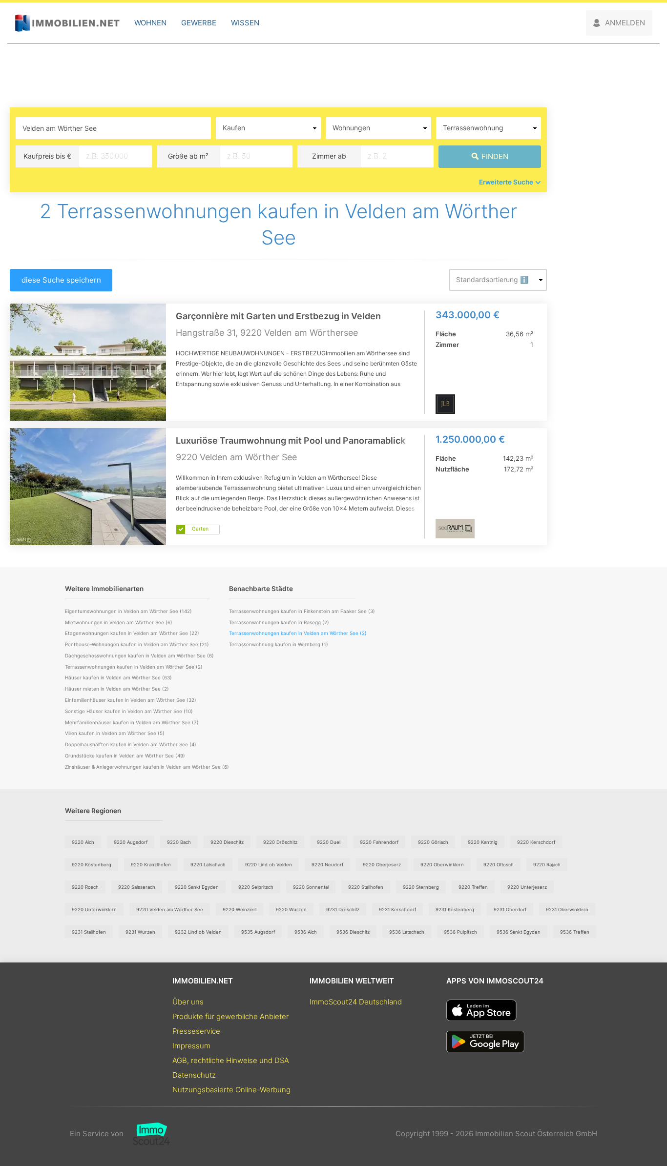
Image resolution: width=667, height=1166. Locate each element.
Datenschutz (194, 1075)
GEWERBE (198, 22)
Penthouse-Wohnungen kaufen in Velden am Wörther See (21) (137, 644)
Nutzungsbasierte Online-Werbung (231, 1089)
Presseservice (196, 1031)
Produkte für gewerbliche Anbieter (230, 1016)
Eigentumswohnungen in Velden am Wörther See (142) (128, 611)
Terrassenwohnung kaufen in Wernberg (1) (278, 644)
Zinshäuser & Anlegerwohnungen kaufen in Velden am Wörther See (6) (147, 767)
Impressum (191, 1045)
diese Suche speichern (61, 280)
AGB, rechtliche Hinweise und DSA (230, 1060)
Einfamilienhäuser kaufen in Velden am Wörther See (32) (130, 700)
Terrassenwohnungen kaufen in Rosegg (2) (279, 622)
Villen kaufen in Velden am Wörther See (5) (115, 733)
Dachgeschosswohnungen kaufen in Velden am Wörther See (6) (139, 655)
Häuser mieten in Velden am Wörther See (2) (117, 689)
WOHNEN (150, 22)
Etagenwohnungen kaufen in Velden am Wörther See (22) (132, 633)
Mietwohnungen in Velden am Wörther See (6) (118, 622)
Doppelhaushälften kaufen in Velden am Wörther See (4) (130, 744)
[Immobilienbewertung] (147, 1133)
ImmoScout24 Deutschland (356, 1001)
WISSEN (245, 22)
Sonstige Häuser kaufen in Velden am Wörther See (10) (129, 711)
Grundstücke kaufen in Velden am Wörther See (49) (125, 755)
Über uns (188, 1001)
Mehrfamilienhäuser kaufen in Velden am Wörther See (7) (132, 722)
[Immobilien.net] (67, 23)
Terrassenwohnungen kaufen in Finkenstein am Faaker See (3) (302, 611)
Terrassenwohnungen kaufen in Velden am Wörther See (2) (134, 667)
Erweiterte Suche (506, 182)
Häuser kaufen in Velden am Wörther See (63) (118, 677)
